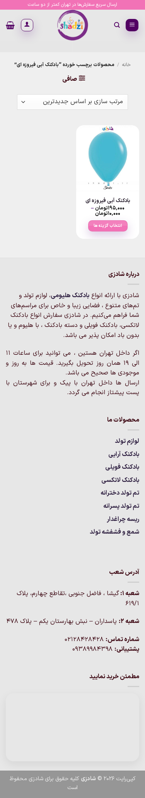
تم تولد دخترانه (120, 493)
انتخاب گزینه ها (108, 226)
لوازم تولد (127, 441)
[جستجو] (116, 25)
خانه (126, 64)
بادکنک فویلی (122, 467)
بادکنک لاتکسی (120, 480)
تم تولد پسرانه (121, 506)
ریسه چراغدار (123, 519)
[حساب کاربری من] (27, 25)
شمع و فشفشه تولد (114, 532)
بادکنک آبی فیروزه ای (107, 200)
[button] (132, 25)
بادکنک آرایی (123, 454)
